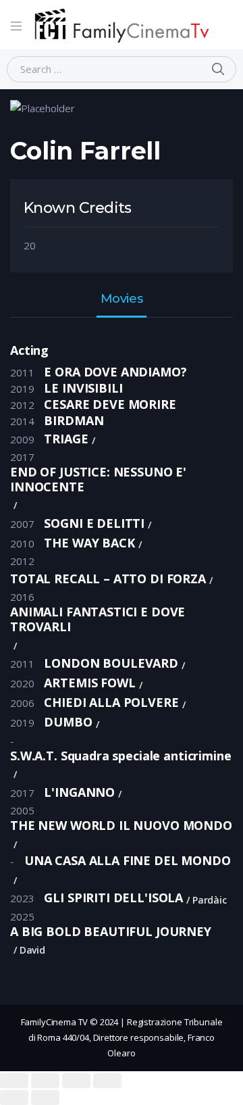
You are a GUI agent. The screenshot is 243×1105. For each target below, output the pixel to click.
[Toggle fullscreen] (76, 1080)
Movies (121, 299)
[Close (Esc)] (14, 1080)
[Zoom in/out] (107, 1080)
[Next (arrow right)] (45, 1097)
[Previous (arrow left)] (14, 1097)
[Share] (45, 1080)
